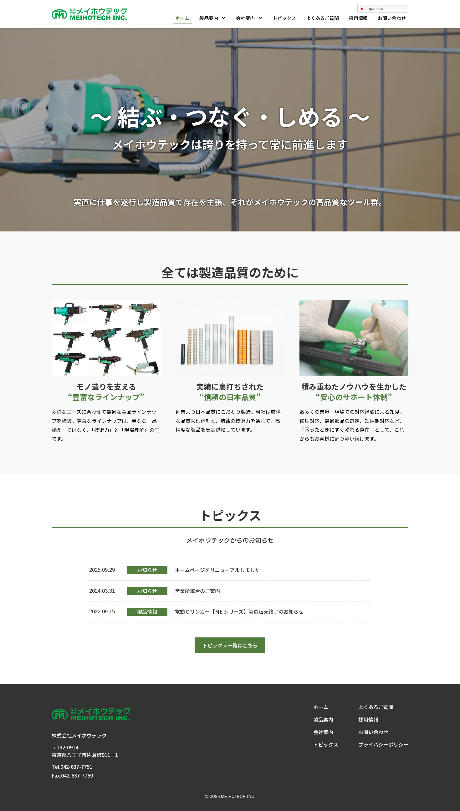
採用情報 (358, 18)
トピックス (284, 18)
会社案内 (245, 18)
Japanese (373, 8)
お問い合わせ (392, 18)
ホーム (182, 18)
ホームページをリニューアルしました (217, 570)
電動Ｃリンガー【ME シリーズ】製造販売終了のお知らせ (239, 611)
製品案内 (208, 18)
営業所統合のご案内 (197, 591)
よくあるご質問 (322, 18)
